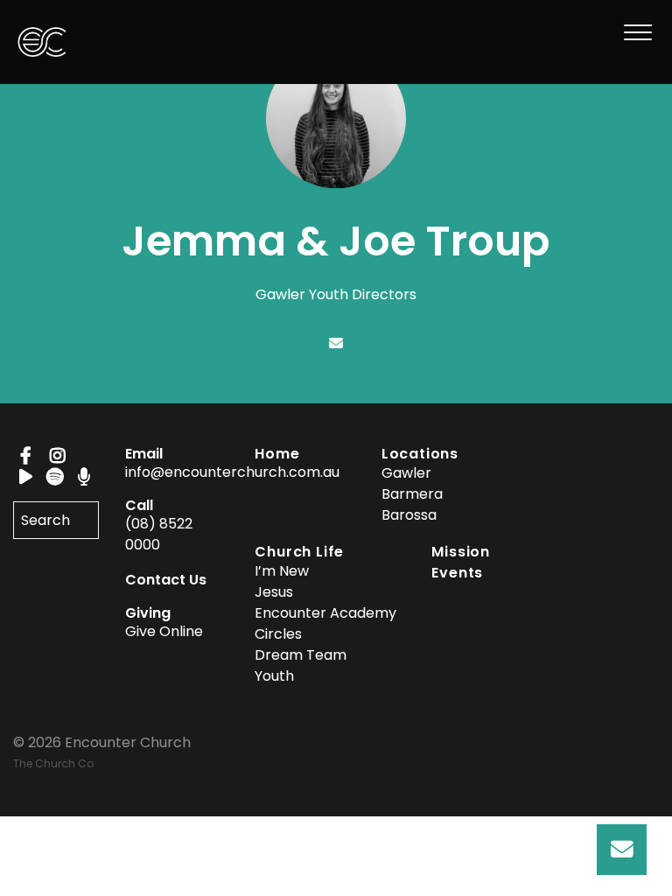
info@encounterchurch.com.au (232, 472)
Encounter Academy (325, 613)
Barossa (409, 515)
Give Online (164, 631)
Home (277, 454)
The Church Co (53, 763)
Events (457, 573)
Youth (274, 676)
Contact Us (165, 580)
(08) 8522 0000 (158, 534)
